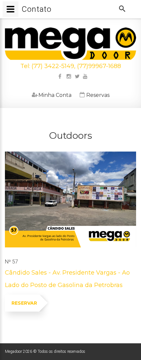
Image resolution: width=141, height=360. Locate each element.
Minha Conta (51, 95)
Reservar (24, 303)
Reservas (95, 95)
